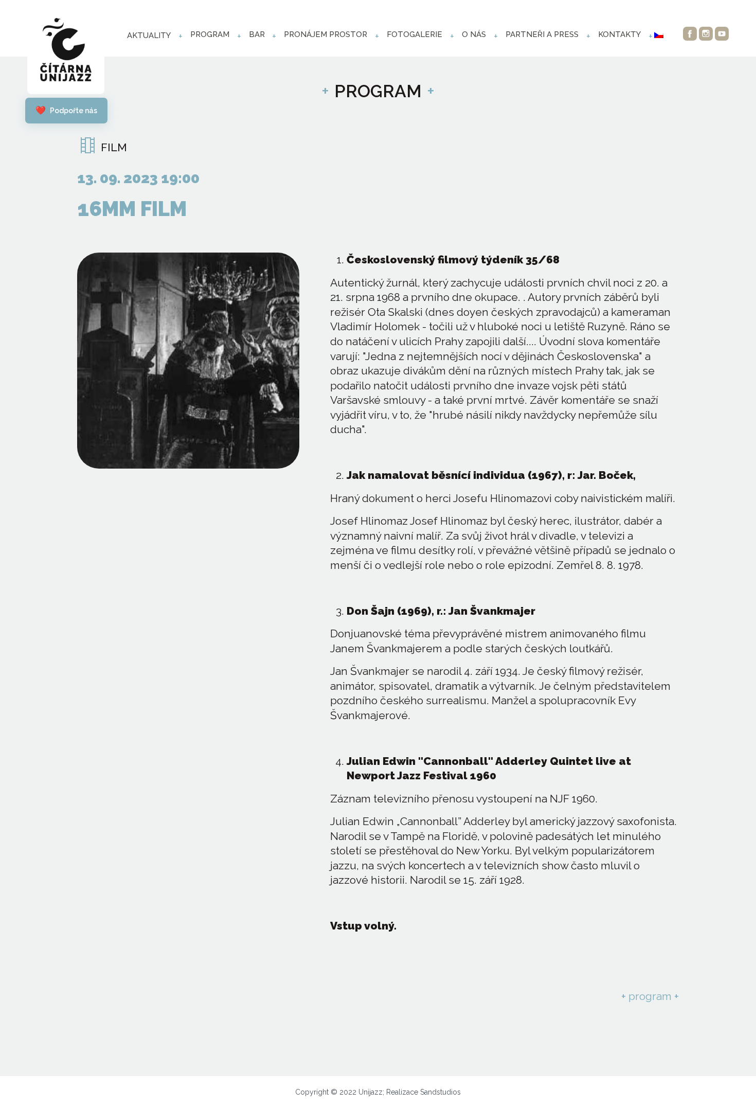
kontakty (619, 34)
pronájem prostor (325, 34)
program (209, 34)
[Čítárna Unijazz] (65, 52)
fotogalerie (414, 34)
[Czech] (659, 35)
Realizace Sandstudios (423, 1092)
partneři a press (542, 34)
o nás (474, 34)
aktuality (149, 35)
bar (257, 34)
